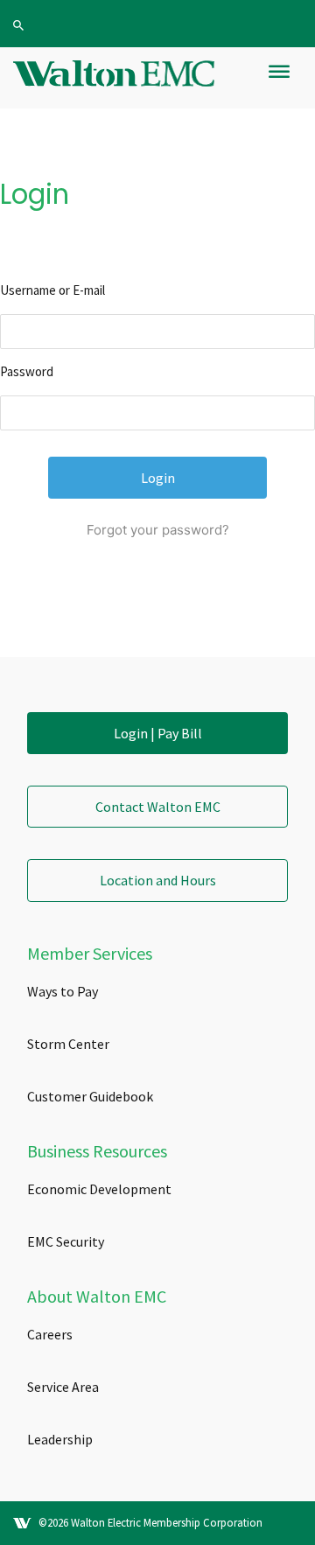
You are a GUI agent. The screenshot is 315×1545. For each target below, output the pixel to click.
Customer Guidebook (90, 1096)
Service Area (63, 1386)
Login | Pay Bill (158, 733)
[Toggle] (279, 78)
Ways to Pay (62, 991)
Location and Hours (158, 880)
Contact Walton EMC (157, 806)
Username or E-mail (52, 290)
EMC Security (65, 1241)
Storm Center (68, 1043)
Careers (50, 1334)
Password (26, 371)
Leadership (60, 1439)
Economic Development (99, 1189)
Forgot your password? (158, 529)
